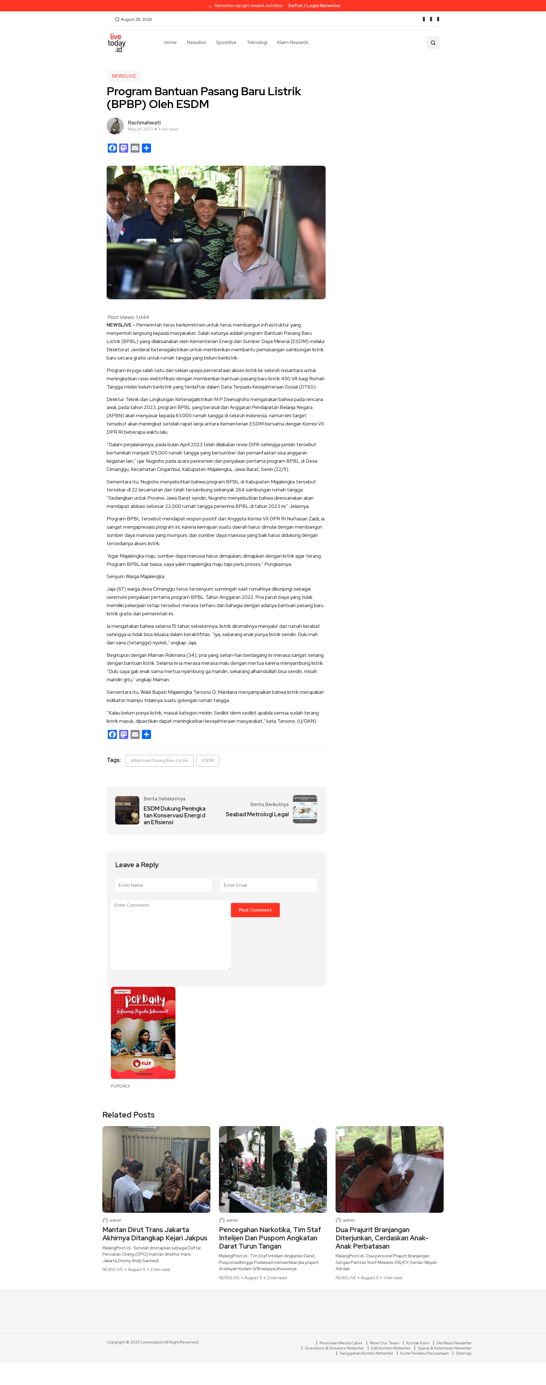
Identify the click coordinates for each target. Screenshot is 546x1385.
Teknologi (257, 42)
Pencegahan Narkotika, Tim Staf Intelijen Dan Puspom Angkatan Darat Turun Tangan (270, 1238)
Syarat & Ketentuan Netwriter (445, 1348)
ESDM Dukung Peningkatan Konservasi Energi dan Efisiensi (175, 815)
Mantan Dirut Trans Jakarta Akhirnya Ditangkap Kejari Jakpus (154, 1234)
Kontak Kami (417, 1343)
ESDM (208, 760)
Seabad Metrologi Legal (257, 814)
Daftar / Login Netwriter (314, 6)
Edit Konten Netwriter (391, 1348)
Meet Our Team (384, 1343)
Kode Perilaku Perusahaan (424, 1353)
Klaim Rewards (293, 42)
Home (170, 42)
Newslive (196, 42)
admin (115, 1220)
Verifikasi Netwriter (454, 1343)
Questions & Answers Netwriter (334, 1348)
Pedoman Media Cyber (341, 1343)
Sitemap (464, 1353)
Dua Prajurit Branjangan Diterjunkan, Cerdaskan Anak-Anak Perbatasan (382, 1238)
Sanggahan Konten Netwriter (366, 1353)
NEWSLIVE (124, 76)
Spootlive (226, 42)
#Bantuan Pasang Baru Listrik (159, 760)
